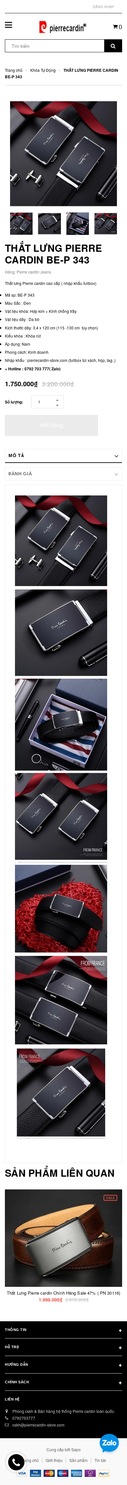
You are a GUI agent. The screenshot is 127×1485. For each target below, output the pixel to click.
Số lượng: (14, 402)
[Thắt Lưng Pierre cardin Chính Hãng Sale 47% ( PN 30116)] (63, 1238)
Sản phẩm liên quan (60, 1173)
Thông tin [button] (16, 1330)
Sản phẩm (78, 1460)
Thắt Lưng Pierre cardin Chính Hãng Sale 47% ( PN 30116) (63, 1293)
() (120, 26)
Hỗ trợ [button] (12, 1347)
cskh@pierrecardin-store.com (38, 1424)
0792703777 (23, 1418)
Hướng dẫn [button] (16, 1364)
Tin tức (100, 1460)
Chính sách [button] (17, 1382)
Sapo (76, 1449)
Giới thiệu (54, 1460)
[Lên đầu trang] (106, 1472)
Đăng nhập (103, 6)
